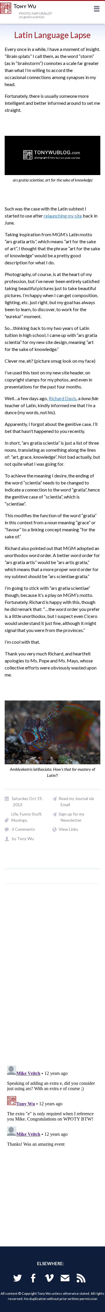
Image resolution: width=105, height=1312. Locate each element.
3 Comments (23, 829)
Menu (96, 10)
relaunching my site (63, 215)
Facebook (33, 1279)
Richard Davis (62, 398)
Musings (19, 820)
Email (65, 1279)
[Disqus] (52, 978)
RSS (81, 1279)
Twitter (17, 1279)
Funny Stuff (30, 813)
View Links (68, 829)
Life (14, 813)
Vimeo (49, 1279)
